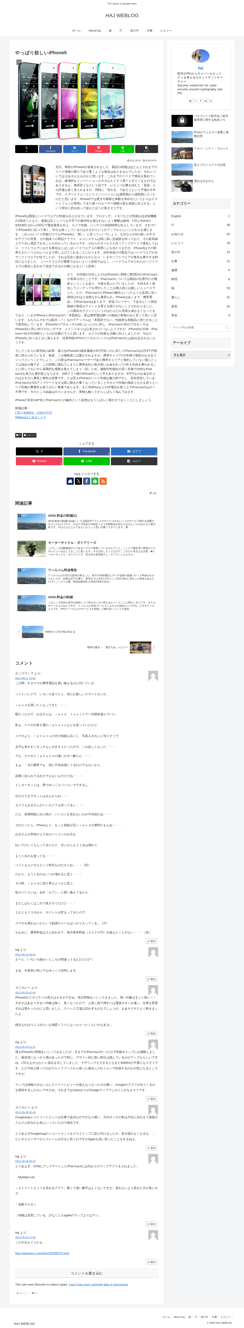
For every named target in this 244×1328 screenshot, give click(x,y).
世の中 (204, 1317)
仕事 (214, 1317)
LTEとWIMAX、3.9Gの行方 (33, 412)
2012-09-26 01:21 (25, 1047)
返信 (153, 941)
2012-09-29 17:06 (25, 1237)
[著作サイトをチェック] (70, 481)
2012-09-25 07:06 (25, 992)
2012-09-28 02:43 (25, 1112)
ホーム (166, 1317)
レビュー (31, 435)
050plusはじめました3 (30, 417)
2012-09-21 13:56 (25, 678)
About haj (179, 1317)
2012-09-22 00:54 (25, 954)
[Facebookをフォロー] (86, 481)
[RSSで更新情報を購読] (103, 481)
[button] (146, 149)
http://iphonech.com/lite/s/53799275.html (42, 1253)
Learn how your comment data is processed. (98, 1284)
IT (20, 435)
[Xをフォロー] (78, 481)
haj (200, 68)
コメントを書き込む (87, 1273)
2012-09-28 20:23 (25, 1161)
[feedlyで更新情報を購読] (94, 481)
